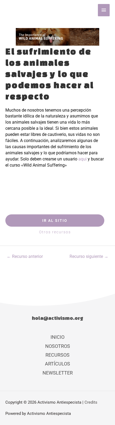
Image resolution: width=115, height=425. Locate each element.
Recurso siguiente (89, 256)
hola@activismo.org (57, 318)
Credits (91, 402)
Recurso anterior (25, 256)
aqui (82, 159)
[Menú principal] (104, 10)
